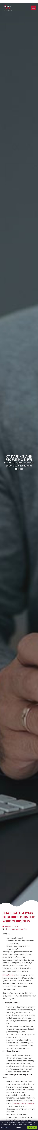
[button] (33, 8)
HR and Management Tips (16, 929)
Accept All (32, 1127)
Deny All (18, 1127)
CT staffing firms (9, 975)
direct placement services (23, 1103)
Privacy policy (5, 1127)
